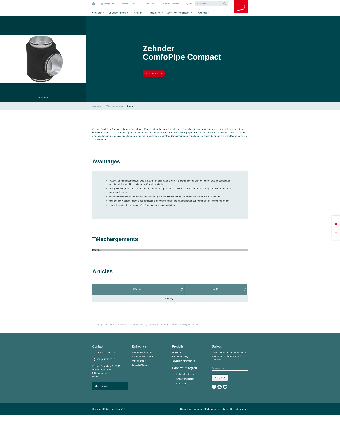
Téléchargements (114, 106)
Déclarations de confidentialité (218, 409)
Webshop (202, 13)
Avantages (97, 106)
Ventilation (97, 13)
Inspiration (155, 13)
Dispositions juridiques (191, 409)
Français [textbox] (104, 386)
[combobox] (110, 386)
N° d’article (138, 289)
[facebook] (214, 387)
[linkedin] (219, 387)
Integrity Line (242, 409)
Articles (131, 106)
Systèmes (139, 13)
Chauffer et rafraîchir (118, 13)
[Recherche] (224, 3)
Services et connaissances (179, 13)
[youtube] (225, 387)
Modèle (216, 289)
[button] (39, 97)
